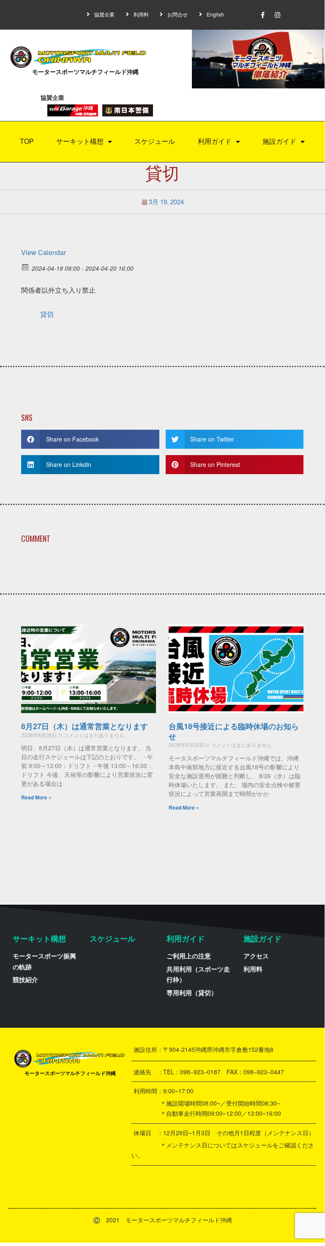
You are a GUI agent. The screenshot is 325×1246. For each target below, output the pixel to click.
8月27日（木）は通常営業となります (84, 726)
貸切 (47, 314)
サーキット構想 (80, 141)
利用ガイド (215, 141)
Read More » (36, 797)
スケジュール (154, 141)
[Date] (25, 267)
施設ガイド (279, 141)
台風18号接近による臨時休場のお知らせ (234, 731)
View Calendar (43, 252)
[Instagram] (277, 14)
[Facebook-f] (262, 14)
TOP (27, 141)
